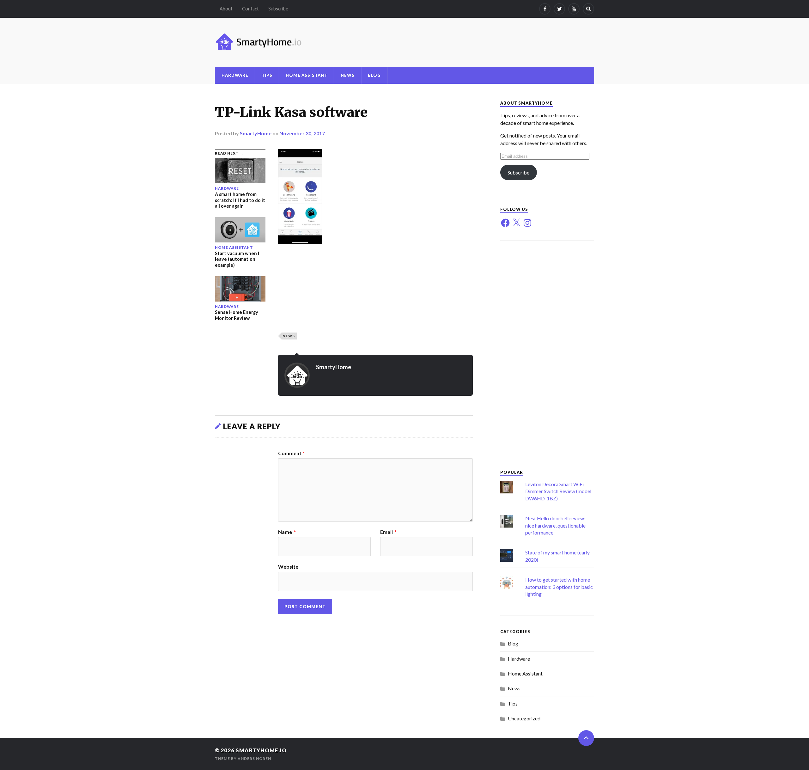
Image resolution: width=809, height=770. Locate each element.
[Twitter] (559, 9)
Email (388, 532)
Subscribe (278, 8)
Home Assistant (306, 75)
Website (288, 566)
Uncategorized (524, 718)
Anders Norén (254, 758)
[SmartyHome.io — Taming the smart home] (404, 42)
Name (287, 532)
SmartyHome (255, 133)
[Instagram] (527, 223)
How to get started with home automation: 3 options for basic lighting (559, 587)
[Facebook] (544, 9)
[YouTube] (574, 9)
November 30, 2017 (302, 133)
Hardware (235, 75)
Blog (374, 75)
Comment (291, 453)
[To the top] (586, 738)
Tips (267, 75)
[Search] (588, 9)
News (348, 75)
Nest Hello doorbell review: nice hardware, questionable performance (555, 525)
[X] (516, 223)
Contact (250, 8)
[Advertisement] (547, 348)
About (226, 8)
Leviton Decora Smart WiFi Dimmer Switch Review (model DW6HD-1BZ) (558, 491)
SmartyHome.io (261, 750)
